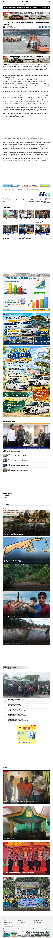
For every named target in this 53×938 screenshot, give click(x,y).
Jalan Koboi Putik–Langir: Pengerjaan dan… (14, 534)
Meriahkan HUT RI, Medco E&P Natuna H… (18, 705)
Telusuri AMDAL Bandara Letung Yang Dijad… (14, 643)
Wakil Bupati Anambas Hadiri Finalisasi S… (12, 451)
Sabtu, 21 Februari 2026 (8, 802)
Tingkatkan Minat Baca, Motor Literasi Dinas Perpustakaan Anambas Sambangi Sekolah (21, 908)
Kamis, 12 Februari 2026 (8, 909)
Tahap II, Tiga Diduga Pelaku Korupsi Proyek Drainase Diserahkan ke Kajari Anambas (20, 801)
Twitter (21, 928)
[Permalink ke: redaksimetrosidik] (4, 27)
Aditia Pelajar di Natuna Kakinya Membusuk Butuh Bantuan (13, 200)
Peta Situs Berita (37, 922)
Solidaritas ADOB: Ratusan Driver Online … (18, 710)
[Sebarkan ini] (40, 27)
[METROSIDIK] (26, 1)
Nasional (22, 714)
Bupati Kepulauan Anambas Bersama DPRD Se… (18, 465)
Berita (9, 699)
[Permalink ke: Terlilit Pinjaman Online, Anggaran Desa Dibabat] (26, 577)
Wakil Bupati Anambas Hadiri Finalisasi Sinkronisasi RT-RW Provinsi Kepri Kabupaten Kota (42, 235)
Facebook (6, 928)
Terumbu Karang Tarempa (32, 189)
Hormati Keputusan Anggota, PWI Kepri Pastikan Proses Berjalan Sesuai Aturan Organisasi (10, 220)
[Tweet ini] (43, 27)
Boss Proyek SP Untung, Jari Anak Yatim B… (14, 616)
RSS (5, 930)
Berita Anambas (12, 189)
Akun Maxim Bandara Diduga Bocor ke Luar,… (18, 720)
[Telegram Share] (46, 27)
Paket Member (21, 922)
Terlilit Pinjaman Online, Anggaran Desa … (13, 588)
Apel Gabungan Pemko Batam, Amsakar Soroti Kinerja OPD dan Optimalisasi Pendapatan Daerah (26, 220)
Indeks (4, 920)
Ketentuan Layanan (37, 920)
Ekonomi (7, 504)
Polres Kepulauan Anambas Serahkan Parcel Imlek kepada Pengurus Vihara (19, 872)
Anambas (5, 189)
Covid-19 (6, 497)
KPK (5, 502)
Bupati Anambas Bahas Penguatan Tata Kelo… (17, 455)
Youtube (36, 928)
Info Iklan (20, 920)
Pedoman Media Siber (8, 922)
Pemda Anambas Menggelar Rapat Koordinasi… (18, 470)
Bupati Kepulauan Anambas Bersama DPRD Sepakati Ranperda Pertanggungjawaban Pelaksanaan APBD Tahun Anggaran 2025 (10, 236)
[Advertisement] (26, 127)
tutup (4, 931)
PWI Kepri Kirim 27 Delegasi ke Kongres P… (18, 715)
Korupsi (6, 500)
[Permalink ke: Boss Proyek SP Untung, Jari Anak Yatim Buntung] (26, 604)
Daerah (4, 450)
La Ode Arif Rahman (42, 64)
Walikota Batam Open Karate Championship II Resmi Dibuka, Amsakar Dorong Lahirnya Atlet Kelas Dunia (42, 220)
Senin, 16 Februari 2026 (8, 874)
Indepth (5, 533)
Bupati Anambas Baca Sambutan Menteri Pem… (18, 460)
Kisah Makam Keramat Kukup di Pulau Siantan (13, 836)
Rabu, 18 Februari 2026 (8, 838)
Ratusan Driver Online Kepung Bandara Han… (18, 700)
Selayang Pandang (21, 189)
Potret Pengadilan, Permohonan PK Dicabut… (14, 561)
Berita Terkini (7, 560)
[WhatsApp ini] (49, 27)
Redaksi (5, 924)
